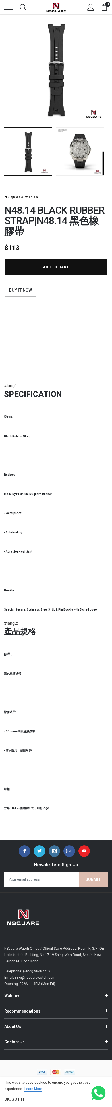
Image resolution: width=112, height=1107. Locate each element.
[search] (23, 7)
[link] (24, 851)
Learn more (33, 1089)
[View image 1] (28, 151)
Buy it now (20, 290)
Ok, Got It (14, 1099)
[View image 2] (80, 151)
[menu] (8, 7)
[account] (90, 7)
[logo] (56, 7)
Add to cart (56, 267)
